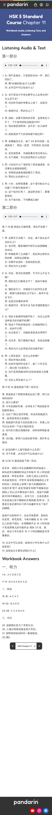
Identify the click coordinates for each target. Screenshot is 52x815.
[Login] (41, 4)
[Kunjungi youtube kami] (32, 810)
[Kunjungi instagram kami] (39, 810)
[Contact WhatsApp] (47, 4)
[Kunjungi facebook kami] (46, 810)
